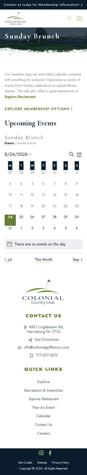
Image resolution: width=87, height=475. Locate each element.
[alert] (43, 244)
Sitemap (42, 462)
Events (9, 143)
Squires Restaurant (20, 96)
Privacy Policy (60, 462)
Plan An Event (44, 407)
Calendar (43, 416)
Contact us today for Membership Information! (42, 5)
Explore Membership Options (37, 109)
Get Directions (47, 339)
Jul (10, 259)
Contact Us (43, 424)
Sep (76, 259)
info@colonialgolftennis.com (46, 347)
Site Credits (25, 462)
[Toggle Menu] (79, 18)
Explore (43, 382)
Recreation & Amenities (43, 390)
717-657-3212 (47, 355)
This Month (43, 259)
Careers (43, 433)
